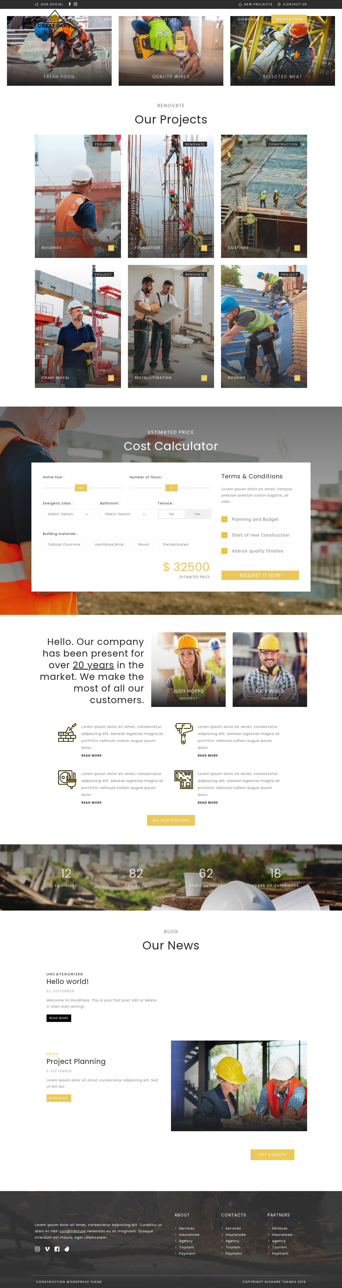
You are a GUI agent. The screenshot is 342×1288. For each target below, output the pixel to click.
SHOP (220, 19)
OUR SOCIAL (52, 4)
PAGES (195, 19)
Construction (283, 144)
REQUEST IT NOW (260, 575)
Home (110, 19)
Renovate (195, 144)
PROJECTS (165, 19)
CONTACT (249, 19)
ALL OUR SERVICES (171, 820)
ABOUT (134, 19)
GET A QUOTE (272, 1154)
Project (103, 144)
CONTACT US (295, 4)
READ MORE (58, 1018)
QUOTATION (289, 19)
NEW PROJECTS (258, 4)
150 (81, 488)
